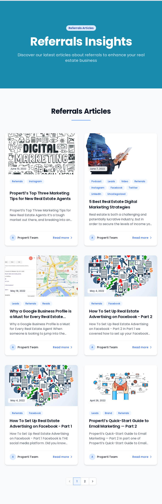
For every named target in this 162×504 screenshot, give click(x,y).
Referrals (17, 181)
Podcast (96, 181)
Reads (46, 303)
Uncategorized (116, 194)
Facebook (116, 187)
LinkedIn (96, 194)
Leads (111, 181)
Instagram (35, 181)
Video (124, 181)
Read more (61, 238)
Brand (108, 413)
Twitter (133, 187)
